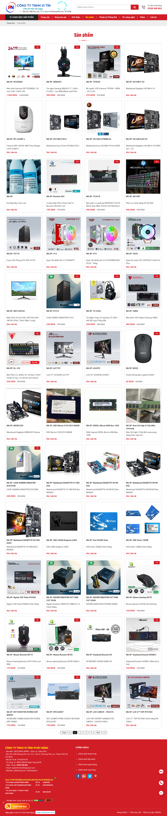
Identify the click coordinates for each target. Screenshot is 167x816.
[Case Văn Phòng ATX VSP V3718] (24, 234)
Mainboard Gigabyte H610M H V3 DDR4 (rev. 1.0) (143, 147)
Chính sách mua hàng (87, 770)
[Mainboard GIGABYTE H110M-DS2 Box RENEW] (63, 463)
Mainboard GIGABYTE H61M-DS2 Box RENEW (102, 491)
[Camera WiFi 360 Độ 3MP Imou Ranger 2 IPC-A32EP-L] (24, 119)
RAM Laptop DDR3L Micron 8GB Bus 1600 (102, 433)
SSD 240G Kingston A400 (57, 547)
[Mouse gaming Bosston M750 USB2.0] (63, 635)
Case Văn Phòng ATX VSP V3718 (21, 260)
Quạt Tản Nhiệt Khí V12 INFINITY (60, 260)
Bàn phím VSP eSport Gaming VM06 (141, 317)
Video (142, 17)
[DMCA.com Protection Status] (39, 801)
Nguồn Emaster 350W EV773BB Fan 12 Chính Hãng (63, 605)
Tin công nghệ (128, 17)
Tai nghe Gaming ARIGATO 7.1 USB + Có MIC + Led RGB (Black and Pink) (62, 90)
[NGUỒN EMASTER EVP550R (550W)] (103, 577)
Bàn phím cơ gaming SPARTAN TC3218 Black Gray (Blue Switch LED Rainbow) (103, 204)
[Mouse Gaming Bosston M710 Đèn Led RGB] (24, 635)
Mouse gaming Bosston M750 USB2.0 (62, 661)
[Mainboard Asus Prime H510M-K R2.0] (63, 119)
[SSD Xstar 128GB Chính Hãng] (143, 520)
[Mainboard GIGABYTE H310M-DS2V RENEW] (24, 520)
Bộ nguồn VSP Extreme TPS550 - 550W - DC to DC (103, 90)
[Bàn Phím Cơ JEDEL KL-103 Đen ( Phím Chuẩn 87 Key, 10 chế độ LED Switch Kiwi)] (24, 348)
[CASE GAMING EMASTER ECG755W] (24, 463)
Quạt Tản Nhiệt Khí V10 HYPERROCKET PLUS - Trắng (103, 261)
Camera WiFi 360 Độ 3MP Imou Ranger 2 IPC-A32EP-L (23, 147)
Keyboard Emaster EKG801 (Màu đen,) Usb (142, 663)
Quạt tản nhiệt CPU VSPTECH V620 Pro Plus (143, 261)
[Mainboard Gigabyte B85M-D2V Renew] (24, 406)
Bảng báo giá (60, 17)
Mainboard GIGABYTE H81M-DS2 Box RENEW (142, 491)
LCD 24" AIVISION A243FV (97, 375)
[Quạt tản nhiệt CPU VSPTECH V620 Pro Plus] (143, 234)
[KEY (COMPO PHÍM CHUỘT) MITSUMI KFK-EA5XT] (63, 692)
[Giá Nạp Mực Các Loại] (24, 176)
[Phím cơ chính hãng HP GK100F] (143, 176)
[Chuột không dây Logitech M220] (143, 348)
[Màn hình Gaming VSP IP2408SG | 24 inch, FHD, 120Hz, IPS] (24, 62)
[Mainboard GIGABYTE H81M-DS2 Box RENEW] (143, 463)
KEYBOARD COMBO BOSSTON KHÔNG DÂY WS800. (23, 720)
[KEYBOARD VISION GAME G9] (103, 635)
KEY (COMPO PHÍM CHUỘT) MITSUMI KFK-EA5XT (63, 720)
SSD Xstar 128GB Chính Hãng (138, 547)
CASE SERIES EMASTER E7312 (60, 317)
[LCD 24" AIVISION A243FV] (103, 348)
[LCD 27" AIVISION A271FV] (63, 348)
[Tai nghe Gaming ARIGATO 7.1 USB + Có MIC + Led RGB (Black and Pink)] (63, 62)
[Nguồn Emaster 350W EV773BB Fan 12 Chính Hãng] (63, 577)
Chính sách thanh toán (87, 754)
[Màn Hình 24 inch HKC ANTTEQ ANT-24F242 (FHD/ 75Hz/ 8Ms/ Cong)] (24, 291)
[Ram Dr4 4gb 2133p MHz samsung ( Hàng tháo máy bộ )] (143, 406)
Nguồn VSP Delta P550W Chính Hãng (23, 604)
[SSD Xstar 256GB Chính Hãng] (103, 520)
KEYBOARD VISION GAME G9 (99, 661)
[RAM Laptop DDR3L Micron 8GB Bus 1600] (103, 406)
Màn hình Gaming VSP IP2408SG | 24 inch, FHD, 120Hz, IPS (22, 90)
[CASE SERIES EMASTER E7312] (63, 291)
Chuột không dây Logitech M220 (140, 375)
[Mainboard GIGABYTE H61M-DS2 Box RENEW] (103, 463)
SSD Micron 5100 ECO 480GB (59, 432)
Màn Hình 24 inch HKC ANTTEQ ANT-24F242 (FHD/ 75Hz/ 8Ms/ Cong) (23, 319)
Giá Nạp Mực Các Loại (16, 203)
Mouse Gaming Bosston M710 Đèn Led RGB (24, 663)
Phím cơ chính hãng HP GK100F (139, 203)
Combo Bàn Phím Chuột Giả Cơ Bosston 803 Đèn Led (60, 204)
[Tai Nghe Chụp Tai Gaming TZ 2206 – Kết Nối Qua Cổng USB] (103, 291)
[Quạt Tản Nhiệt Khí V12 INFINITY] (63, 234)
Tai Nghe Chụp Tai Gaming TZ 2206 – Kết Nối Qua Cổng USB (102, 319)
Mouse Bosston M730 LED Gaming (141, 604)
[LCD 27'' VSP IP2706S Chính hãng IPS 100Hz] (143, 692)
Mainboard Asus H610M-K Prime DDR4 (103, 146)
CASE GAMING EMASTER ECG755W (22, 489)
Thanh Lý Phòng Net (108, 17)
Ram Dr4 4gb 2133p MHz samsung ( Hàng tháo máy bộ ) (141, 433)
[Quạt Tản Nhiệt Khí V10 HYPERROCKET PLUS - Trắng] (103, 234)
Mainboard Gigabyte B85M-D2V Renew (23, 432)
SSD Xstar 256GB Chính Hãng (99, 547)
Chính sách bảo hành (86, 759)
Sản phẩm (89, 17)
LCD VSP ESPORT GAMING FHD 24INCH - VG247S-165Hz (100, 720)
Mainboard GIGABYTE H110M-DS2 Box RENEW (63, 491)
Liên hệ (153, 17)
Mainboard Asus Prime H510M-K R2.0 (62, 146)
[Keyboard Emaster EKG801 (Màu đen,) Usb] (143, 635)
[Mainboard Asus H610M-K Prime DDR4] (103, 119)
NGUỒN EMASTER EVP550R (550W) (102, 604)
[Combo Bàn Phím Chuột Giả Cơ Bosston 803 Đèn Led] (63, 176)
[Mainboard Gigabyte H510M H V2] (143, 62)
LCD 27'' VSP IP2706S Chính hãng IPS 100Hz (142, 720)
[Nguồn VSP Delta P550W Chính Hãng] (24, 577)
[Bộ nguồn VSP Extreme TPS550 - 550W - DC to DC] (103, 62)
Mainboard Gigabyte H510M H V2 (140, 88)
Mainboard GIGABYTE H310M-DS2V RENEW (22, 548)
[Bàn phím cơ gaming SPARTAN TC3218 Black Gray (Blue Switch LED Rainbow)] (103, 176)
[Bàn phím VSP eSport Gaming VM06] (143, 291)
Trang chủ (45, 17)
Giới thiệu (76, 17)
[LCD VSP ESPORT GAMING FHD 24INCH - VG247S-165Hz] (103, 692)
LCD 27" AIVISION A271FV (57, 375)
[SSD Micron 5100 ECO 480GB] (63, 406)
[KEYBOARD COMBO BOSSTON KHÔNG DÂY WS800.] (24, 692)
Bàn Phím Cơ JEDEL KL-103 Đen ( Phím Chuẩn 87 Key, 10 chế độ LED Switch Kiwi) (24, 376)
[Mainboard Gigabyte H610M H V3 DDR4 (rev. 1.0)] (143, 119)
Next (98, 732)
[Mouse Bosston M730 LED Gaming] (143, 577)
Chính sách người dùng (87, 764)
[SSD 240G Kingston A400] (63, 520)
